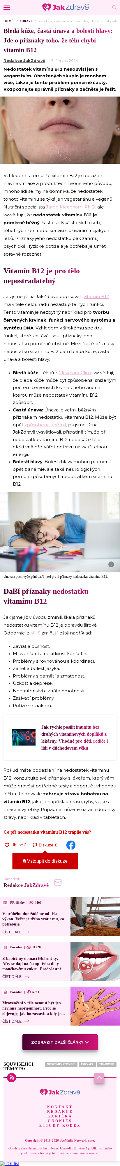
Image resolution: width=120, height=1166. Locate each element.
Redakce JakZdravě (24, 60)
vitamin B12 (106, 1064)
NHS (35, 633)
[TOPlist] (9, 1163)
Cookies (60, 1121)
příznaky (87, 1064)
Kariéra (60, 1116)
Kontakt (60, 1107)
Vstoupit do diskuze (47, 861)
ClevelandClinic (75, 372)
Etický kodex (60, 1126)
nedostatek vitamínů (61, 1064)
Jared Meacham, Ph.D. (71, 207)
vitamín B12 (96, 296)
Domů (8, 21)
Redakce (60, 1112)
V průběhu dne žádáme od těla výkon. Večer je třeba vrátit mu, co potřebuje (33, 919)
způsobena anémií (45, 424)
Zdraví (26, 21)
